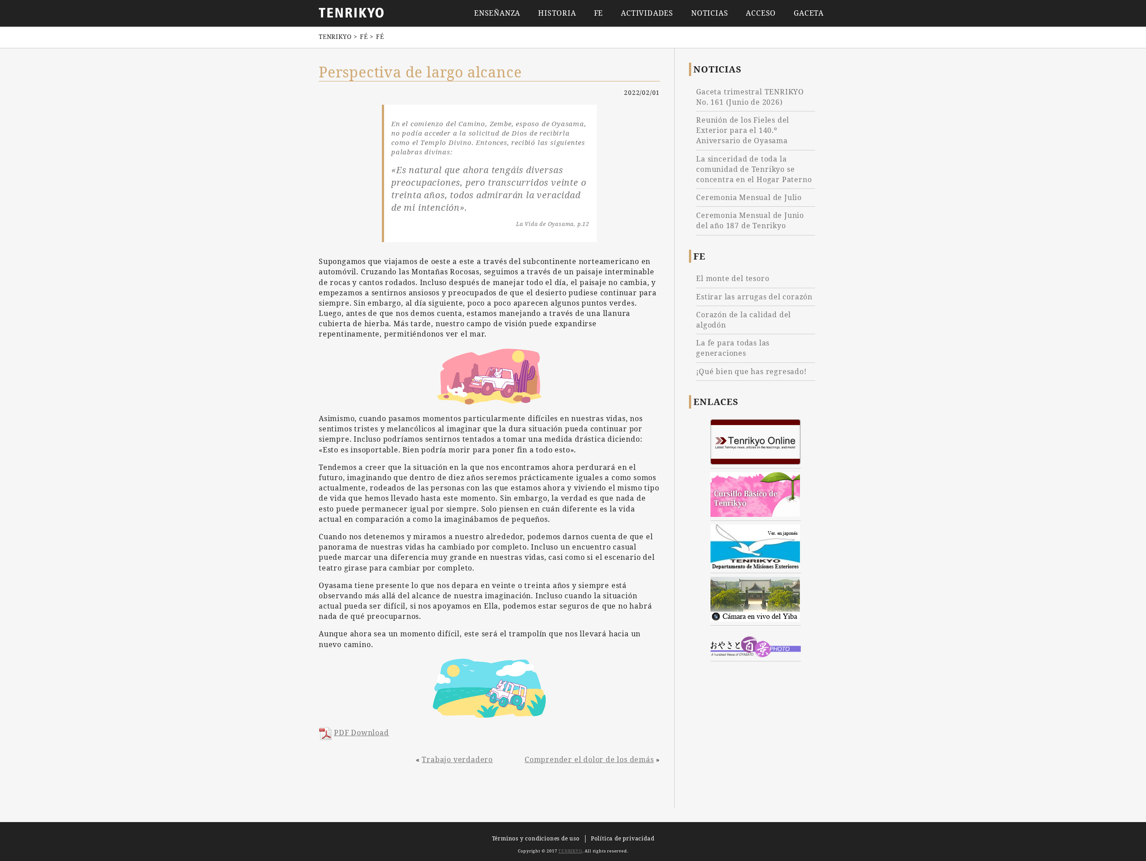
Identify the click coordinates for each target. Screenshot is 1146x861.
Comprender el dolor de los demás (589, 759)
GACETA (809, 13)
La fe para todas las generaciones (733, 348)
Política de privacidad (622, 838)
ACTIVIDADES (647, 13)
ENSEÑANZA (497, 13)
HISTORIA (557, 13)
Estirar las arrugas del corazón (754, 297)
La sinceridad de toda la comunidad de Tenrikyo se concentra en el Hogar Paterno (754, 169)
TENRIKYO (570, 851)
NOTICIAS (709, 13)
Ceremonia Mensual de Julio (749, 197)
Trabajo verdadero (457, 759)
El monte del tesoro (732, 278)
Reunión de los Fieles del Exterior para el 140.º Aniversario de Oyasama (742, 130)
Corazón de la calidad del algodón (743, 320)
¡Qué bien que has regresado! (751, 371)
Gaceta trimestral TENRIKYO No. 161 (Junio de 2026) (750, 97)
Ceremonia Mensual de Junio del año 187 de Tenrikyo (750, 220)
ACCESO (761, 13)
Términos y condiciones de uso (536, 838)
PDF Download (361, 732)
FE (598, 13)
